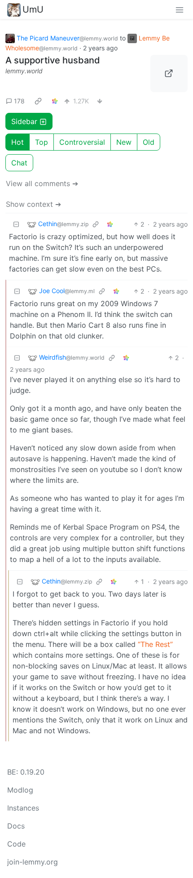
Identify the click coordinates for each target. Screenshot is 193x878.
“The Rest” (155, 644)
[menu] (179, 9)
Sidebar (24, 121)
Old (148, 142)
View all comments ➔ (42, 183)
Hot (17, 142)
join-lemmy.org (32, 861)
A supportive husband (52, 60)
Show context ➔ (33, 204)
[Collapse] (16, 224)
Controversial (82, 142)
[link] (38, 100)
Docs (16, 825)
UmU (33, 9)
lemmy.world (24, 71)
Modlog (20, 789)
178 (19, 101)
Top (41, 142)
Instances (23, 807)
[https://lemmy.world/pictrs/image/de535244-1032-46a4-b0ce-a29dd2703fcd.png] (169, 74)
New (124, 142)
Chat (19, 162)
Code (16, 843)
